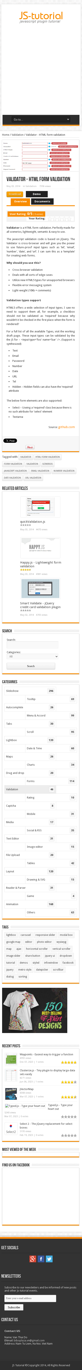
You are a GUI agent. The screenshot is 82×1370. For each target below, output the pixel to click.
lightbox (11, 935)
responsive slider (45, 935)
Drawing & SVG (50, 879)
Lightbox (29, 740)
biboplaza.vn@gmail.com (29, 1340)
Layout (29, 871)
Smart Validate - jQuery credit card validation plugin (40, 605)
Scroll (50, 731)
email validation (40, 471)
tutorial (10, 962)
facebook (68, 962)
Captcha (29, 805)
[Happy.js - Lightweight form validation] (40, 557)
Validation (18, 134)
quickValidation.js (32, 522)
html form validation (48, 457)
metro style (24, 969)
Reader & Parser (29, 887)
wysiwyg (61, 941)
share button (32, 955)
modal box (66, 935)
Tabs (29, 723)
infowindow (51, 962)
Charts (50, 764)
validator (25, 457)
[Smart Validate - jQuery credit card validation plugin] (40, 597)
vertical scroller (61, 948)
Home (5, 134)
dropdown (66, 955)
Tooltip (50, 699)
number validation (64, 471)
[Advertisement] (41, 71)
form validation (13, 464)
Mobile (50, 814)
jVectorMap (27, 1089)
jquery (9, 969)
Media (29, 822)
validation (32, 464)
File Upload (29, 855)
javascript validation (15, 471)
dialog (10, 976)
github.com (66, 427)
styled (36, 962)
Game (50, 896)
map (9, 948)
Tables (50, 863)
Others (50, 912)
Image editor (50, 846)
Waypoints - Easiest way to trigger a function (46, 1054)
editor (28, 941)
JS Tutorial (18, 1365)
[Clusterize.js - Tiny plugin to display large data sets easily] (11, 1080)
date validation (12, 478)
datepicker (42, 969)
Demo (37, 194)
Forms (50, 781)
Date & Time (50, 748)
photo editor (44, 941)
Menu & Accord (50, 715)
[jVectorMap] (11, 1099)
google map (13, 941)
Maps (29, 756)
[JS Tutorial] (40, 20)
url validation (33, 478)
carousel (26, 935)
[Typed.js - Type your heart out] (25, 1105)
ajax (18, 948)
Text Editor (29, 838)
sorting (23, 976)
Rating (50, 797)
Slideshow (29, 690)
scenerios (47, 464)
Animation (29, 904)
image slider (13, 955)
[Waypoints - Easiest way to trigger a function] (11, 1064)
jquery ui (50, 955)
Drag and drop (29, 773)
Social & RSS (50, 830)
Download (15, 194)
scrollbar (58, 969)
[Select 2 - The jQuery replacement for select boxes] (11, 1133)
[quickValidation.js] (40, 516)
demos (24, 962)
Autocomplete (29, 707)
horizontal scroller (37, 948)
